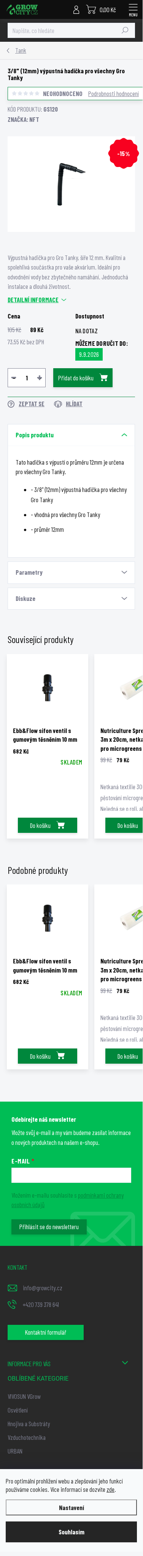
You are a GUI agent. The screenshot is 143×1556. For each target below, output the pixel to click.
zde (110, 1489)
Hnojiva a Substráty (29, 1423)
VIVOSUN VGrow (24, 1396)
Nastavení (71, 1507)
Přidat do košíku (76, 378)
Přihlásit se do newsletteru (49, 1226)
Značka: (23, 119)
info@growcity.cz (42, 1287)
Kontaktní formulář (45, 1332)
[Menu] (133, 9)
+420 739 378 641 (41, 1304)
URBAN (15, 1451)
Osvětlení (18, 1410)
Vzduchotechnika (27, 1437)
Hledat (125, 30)
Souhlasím (71, 1532)
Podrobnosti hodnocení (113, 93)
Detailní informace (33, 299)
